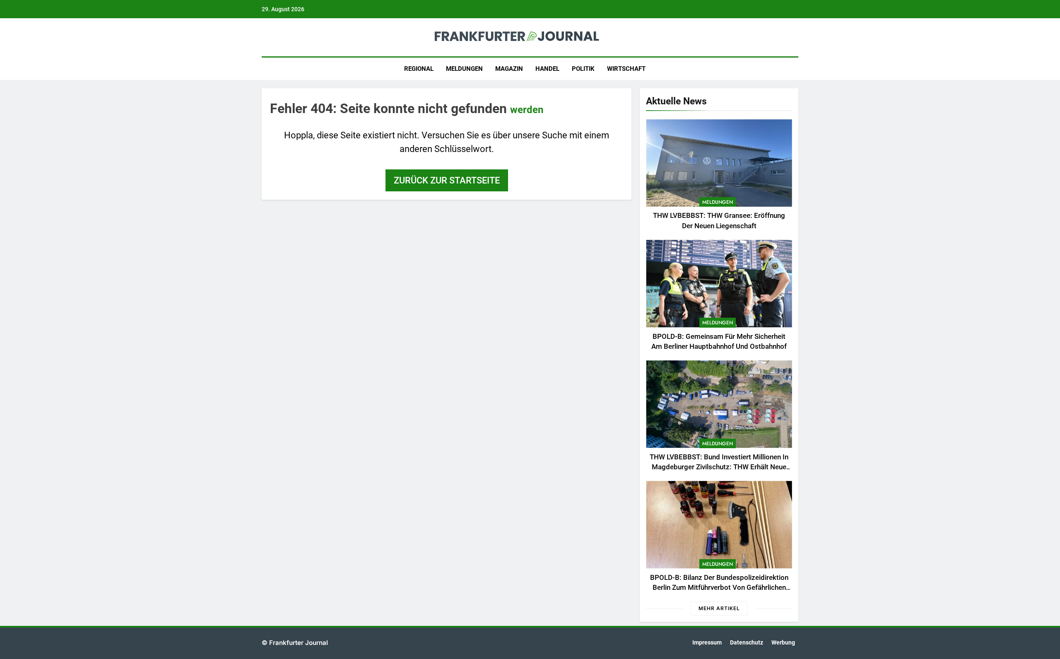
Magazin (509, 68)
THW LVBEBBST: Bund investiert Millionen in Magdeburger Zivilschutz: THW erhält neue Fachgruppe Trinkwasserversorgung (719, 467)
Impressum (707, 642)
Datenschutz (746, 642)
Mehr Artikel (719, 608)
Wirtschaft (626, 68)
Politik (583, 68)
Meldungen (464, 68)
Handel (547, 68)
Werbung (783, 642)
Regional (419, 68)
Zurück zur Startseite (447, 180)
